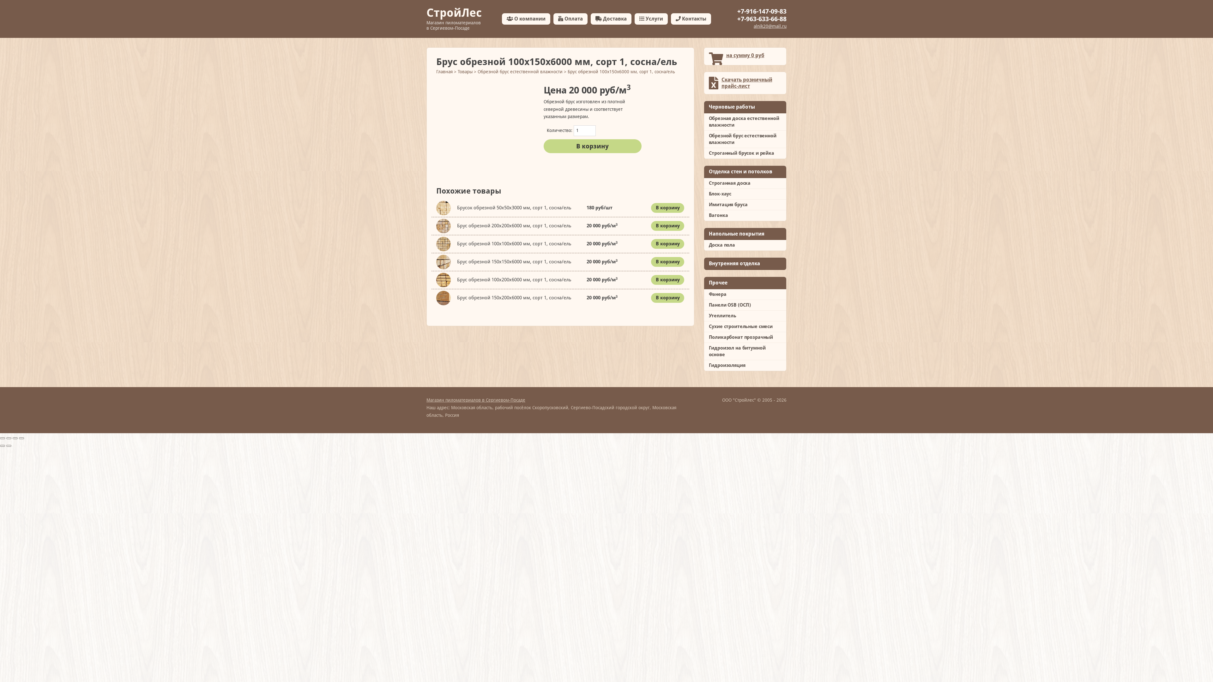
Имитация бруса (728, 204)
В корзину (592, 146)
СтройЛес (454, 18)
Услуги (653, 19)
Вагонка (718, 215)
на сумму (745, 55)
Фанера (718, 294)
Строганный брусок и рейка (741, 153)
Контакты (693, 19)
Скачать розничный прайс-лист (746, 83)
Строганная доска (730, 183)
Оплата (573, 19)
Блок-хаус (720, 194)
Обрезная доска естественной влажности (744, 122)
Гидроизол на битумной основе (737, 351)
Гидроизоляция (727, 365)
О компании (529, 19)
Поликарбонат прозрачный (741, 337)
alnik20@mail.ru (770, 26)
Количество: (559, 130)
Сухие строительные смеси (741, 326)
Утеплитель (723, 316)
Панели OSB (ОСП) (730, 305)
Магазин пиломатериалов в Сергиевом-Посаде (475, 400)
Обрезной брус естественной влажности (742, 139)
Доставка (614, 19)
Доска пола (722, 245)
